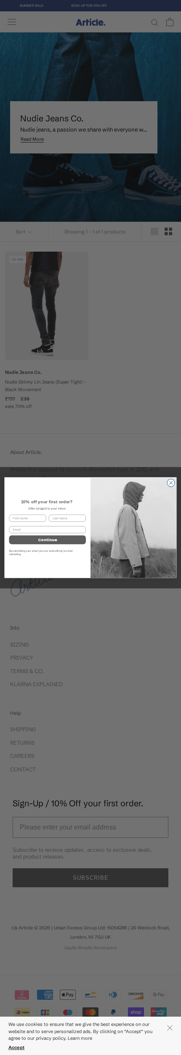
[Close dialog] (171, 482)
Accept (16, 1047)
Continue (47, 539)
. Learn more (79, 1038)
